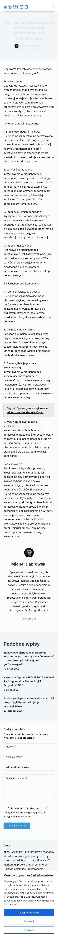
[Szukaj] (53, 6)
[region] (29, 903)
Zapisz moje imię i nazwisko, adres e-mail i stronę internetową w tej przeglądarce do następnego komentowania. (27, 812)
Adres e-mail (14, 756)
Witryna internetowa (17, 767)
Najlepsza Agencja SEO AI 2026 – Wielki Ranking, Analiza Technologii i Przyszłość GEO (29, 681)
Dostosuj (29, 921)
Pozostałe (40, 49)
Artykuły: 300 (29, 619)
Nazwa (10, 746)
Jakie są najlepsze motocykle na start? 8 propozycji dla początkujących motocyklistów (29, 702)
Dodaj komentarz (16, 778)
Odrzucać (29, 930)
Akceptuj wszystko (29, 912)
